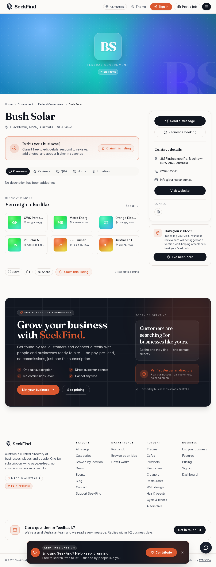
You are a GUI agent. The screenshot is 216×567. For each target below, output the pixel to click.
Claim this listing (118, 148)
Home (9, 104)
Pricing (187, 462)
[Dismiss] (182, 552)
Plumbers (153, 462)
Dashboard (190, 474)
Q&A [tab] (64, 171)
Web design (155, 487)
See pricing (76, 389)
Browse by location (89, 462)
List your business (35, 389)
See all (130, 206)
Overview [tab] (20, 171)
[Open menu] (206, 6)
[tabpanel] (72, 183)
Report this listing (128, 271)
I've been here (182, 257)
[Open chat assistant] (206, 548)
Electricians (154, 468)
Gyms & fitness (157, 500)
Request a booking (182, 132)
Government (25, 104)
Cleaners (153, 474)
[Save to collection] (28, 272)
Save (16, 272)
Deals (80, 468)
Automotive (154, 506)
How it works (120, 462)
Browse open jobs (124, 455)
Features (188, 455)
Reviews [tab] (44, 171)
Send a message (182, 121)
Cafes (151, 455)
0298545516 (169, 171)
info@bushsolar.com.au (176, 179)
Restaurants (155, 481)
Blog (79, 481)
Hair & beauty (156, 493)
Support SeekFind (88, 493)
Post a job (118, 449)
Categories (83, 455)
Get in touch (187, 530)
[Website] (158, 212)
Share (46, 272)
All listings (82, 449)
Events (80, 474)
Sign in (187, 468)
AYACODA (205, 560)
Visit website (180, 190)
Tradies (152, 449)
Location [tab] (103, 171)
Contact (81, 487)
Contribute (163, 552)
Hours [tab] (82, 171)
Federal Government (51, 104)
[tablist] (72, 171)
